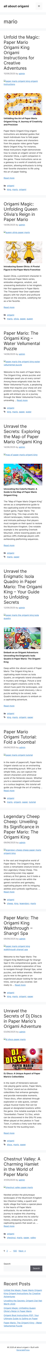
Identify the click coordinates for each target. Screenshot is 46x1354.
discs (9, 1144)
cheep (10, 903)
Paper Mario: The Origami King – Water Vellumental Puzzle (22, 340)
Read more (9, 178)
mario (15, 189)
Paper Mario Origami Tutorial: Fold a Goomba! (20, 737)
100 (15, 1251)
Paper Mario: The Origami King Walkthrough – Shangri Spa (21, 925)
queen (30, 319)
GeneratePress (23, 1350)
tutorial (32, 802)
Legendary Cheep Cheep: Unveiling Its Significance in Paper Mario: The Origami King (22, 827)
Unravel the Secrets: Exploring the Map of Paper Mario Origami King (23, 434)
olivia (16, 319)
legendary (24, 903)
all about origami (16, 6)
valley (33, 1237)
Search (7, 1264)
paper (23, 319)
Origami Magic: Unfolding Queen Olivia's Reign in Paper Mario (20, 211)
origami (10, 185)
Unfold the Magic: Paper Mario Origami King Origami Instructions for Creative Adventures (23, 1293)
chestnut (11, 1237)
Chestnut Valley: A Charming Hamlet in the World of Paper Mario (22, 1166)
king (9, 189)
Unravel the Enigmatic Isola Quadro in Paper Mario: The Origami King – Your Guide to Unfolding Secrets (23, 587)
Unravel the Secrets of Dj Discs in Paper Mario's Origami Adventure (23, 1018)
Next (22, 1251)
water (28, 412)
